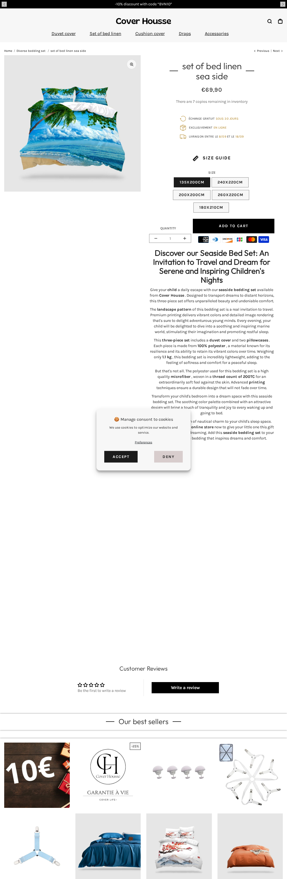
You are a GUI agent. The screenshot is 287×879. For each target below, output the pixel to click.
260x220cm (230, 194)
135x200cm (192, 182)
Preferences (143, 442)
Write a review (185, 687)
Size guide (216, 158)
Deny (168, 456)
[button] (4, 4)
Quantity (168, 228)
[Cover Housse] (143, 21)
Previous (263, 51)
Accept (121, 456)
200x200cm (192, 194)
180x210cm (211, 207)
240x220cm (230, 182)
